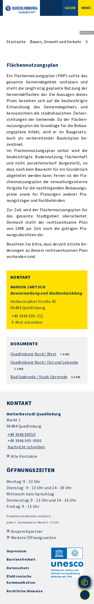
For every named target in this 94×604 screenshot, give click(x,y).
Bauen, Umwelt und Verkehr (55, 41)
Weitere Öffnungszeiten (33, 537)
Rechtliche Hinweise (25, 591)
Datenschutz (18, 568)
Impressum (16, 551)
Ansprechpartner (27, 531)
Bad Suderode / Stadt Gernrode (38, 376)
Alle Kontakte (24, 456)
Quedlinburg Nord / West (33, 353)
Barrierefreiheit (21, 559)
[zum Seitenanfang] (85, 595)
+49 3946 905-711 (26, 315)
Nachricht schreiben (26, 446)
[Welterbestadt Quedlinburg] (47, 430)
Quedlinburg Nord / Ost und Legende (44, 362)
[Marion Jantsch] (47, 304)
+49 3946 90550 (21, 434)
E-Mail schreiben (26, 322)
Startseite (16, 41)
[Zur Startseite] (21, 9)
